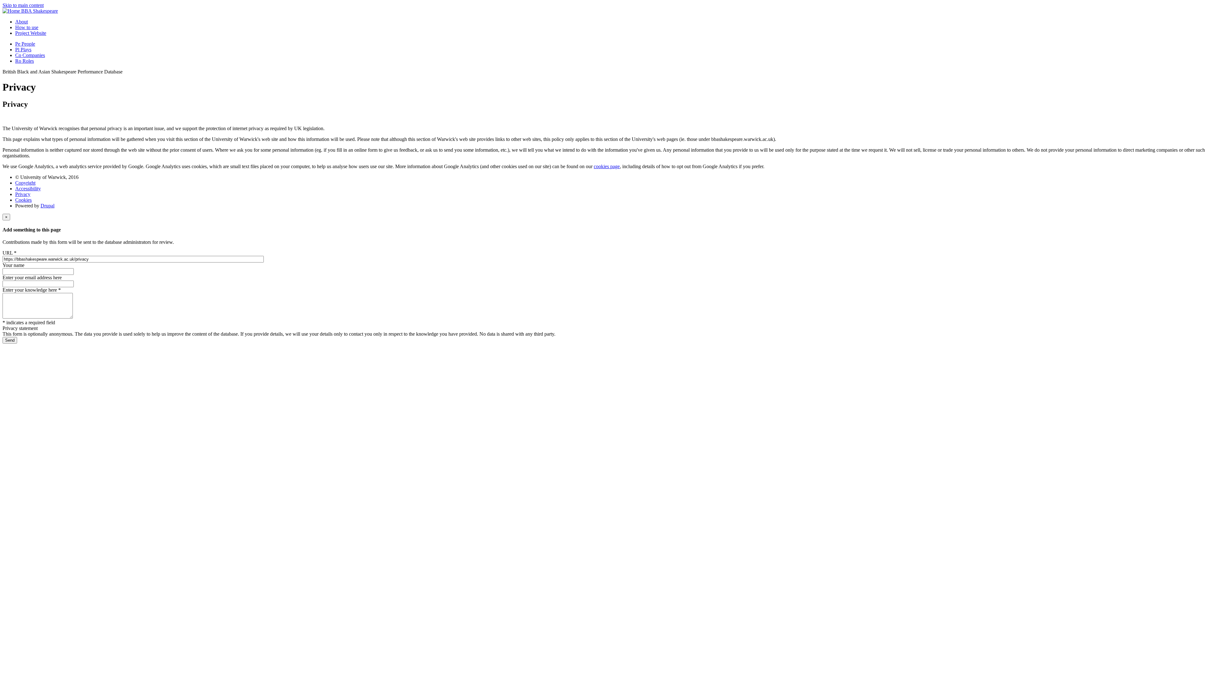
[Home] (12, 11)
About (21, 21)
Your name (13, 265)
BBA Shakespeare (39, 11)
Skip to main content (23, 5)
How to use (26, 27)
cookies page (607, 166)
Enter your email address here (32, 277)
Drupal (47, 205)
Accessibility (28, 188)
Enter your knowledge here (32, 290)
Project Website (30, 33)
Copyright (25, 183)
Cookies (23, 200)
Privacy (22, 194)
